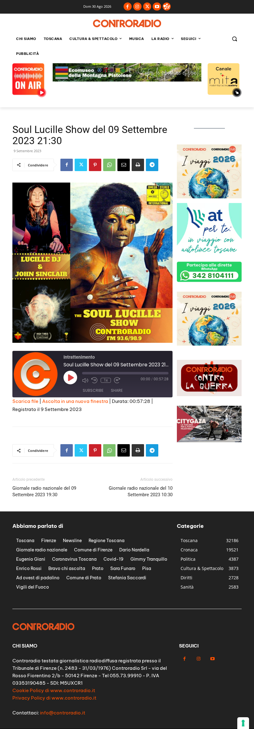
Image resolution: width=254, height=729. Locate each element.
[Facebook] (128, 6)
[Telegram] (152, 165)
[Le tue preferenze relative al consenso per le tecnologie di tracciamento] (243, 723)
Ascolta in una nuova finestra (75, 401)
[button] (234, 39)
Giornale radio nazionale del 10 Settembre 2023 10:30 (141, 491)
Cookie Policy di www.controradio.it (53, 690)
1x (106, 380)
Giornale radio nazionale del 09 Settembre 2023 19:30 (44, 491)
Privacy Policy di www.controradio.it (54, 698)
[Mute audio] (85, 380)
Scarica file (25, 401)
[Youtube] (157, 6)
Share (117, 390)
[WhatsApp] (109, 165)
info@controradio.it (62, 713)
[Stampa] (138, 165)
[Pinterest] (95, 165)
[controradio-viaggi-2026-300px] (209, 197)
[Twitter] (147, 6)
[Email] (123, 165)
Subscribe (93, 390)
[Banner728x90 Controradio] (127, 80)
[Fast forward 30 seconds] (117, 380)
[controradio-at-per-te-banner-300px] (209, 255)
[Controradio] (127, 23)
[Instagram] (137, 6)
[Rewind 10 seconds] (94, 380)
